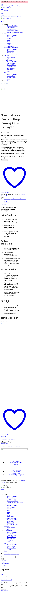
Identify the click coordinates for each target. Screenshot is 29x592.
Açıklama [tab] (6, 202)
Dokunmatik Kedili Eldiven (8, 439)
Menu (2, 15)
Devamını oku (4, 443)
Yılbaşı (7, 196)
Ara (2, 558)
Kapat (2, 489)
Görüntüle (3, 436)
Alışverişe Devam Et (6, 580)
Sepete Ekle (4, 159)
